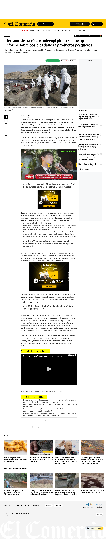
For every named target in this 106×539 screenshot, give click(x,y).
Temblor (53, 30)
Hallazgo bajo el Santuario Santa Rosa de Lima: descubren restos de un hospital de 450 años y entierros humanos (88, 117)
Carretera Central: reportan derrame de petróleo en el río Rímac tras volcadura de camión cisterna (65, 493)
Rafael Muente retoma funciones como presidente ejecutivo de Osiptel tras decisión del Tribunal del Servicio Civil (66, 460)
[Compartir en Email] (6, 131)
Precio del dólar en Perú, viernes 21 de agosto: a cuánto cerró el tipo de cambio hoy (41, 459)
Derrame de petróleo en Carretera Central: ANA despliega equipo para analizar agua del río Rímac (41, 492)
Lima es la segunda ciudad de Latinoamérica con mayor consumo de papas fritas (15, 459)
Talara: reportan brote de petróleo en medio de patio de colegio (92, 491)
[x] (14, 505)
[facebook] (10, 505)
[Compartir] (6, 117)
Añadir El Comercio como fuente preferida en (88, 36)
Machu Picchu (73, 30)
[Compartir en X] (6, 128)
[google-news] (29, 505)
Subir (98, 514)
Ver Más (58, 420)
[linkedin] (25, 505)
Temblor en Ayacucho (35, 30)
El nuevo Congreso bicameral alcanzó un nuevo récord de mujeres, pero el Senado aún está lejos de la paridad (88, 166)
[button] (49, 369)
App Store (48, 505)
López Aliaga (64, 30)
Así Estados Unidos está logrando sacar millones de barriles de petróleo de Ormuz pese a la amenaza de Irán (88, 127)
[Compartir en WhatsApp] (6, 120)
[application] (49, 369)
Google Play (58, 505)
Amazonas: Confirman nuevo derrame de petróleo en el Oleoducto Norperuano (13, 492)
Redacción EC (26, 115)
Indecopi (44, 420)
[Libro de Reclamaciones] (99, 505)
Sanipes (51, 420)
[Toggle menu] (4, 24)
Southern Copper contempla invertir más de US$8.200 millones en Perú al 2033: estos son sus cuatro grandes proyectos (92, 460)
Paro (58, 30)
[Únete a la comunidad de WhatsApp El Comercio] (52, 60)
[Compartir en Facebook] (6, 124)
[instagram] (18, 505)
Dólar (79, 30)
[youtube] (22, 505)
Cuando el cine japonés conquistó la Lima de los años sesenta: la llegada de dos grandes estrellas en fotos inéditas (88, 147)
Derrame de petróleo (34, 420)
